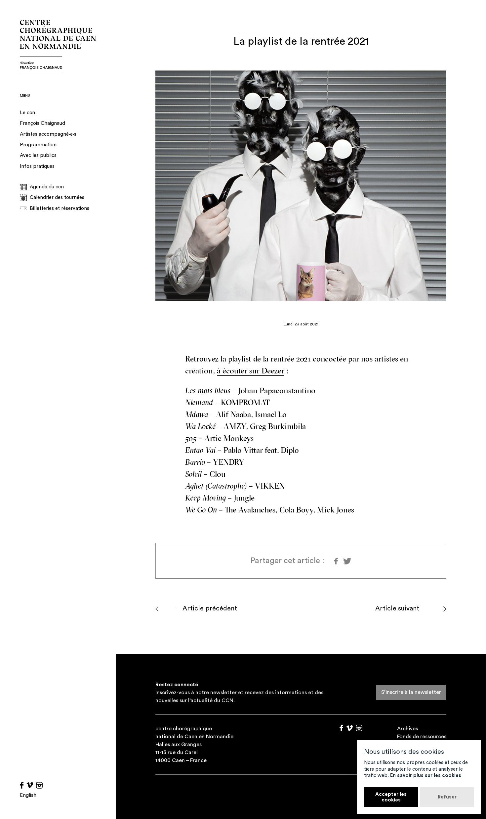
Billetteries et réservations (59, 208)
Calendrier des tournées (57, 197)
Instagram (39, 785)
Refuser (447, 797)
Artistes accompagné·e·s (48, 134)
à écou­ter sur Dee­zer (250, 371)
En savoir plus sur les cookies (425, 775)
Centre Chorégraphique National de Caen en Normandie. (58, 47)
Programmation (38, 144)
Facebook (21, 785)
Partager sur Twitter (346, 561)
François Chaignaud (42, 123)
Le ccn (27, 112)
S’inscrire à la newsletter (411, 692)
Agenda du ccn (47, 186)
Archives (407, 728)
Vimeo (29, 785)
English (28, 795)
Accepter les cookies (391, 797)
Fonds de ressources (421, 736)
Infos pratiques (37, 166)
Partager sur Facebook (336, 561)
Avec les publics (38, 155)
